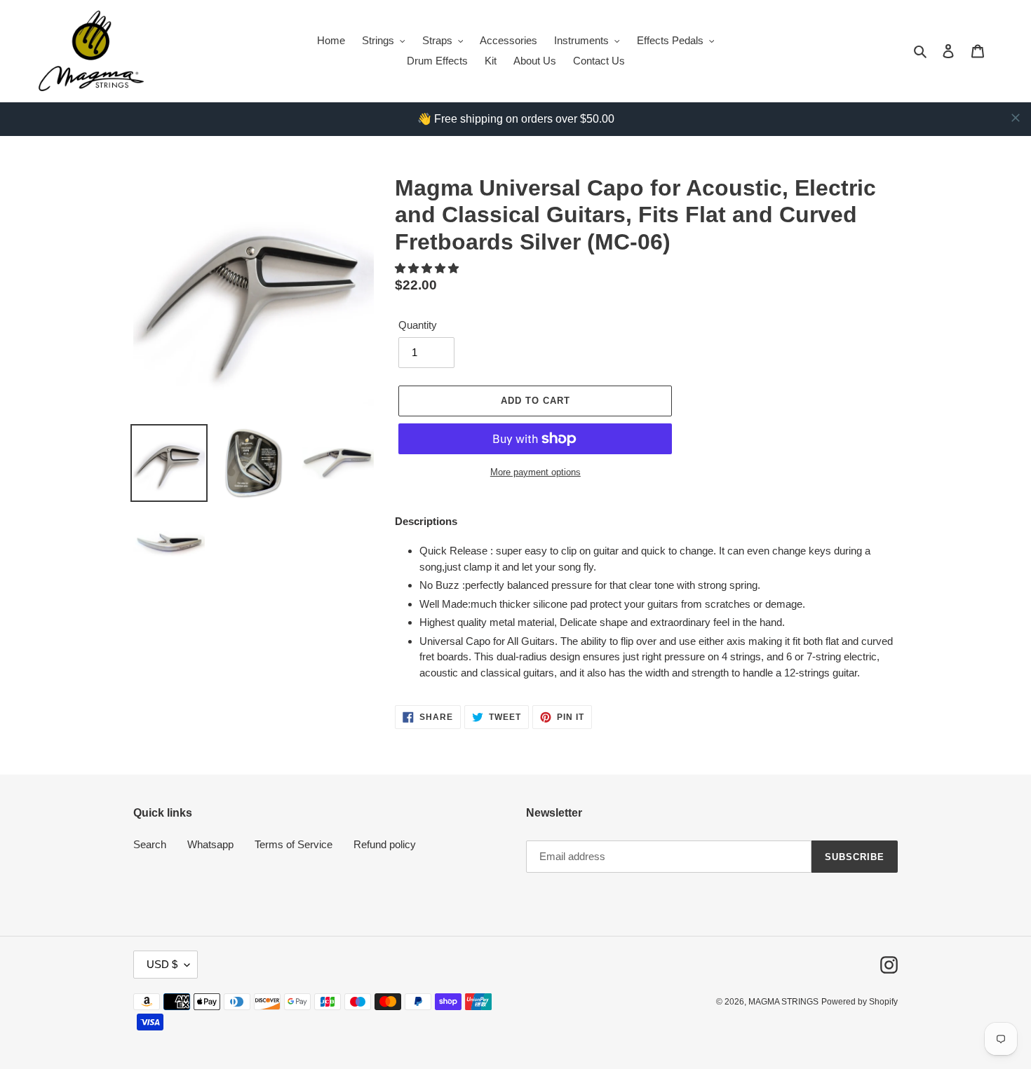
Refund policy (384, 844)
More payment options (535, 472)
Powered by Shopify (859, 1002)
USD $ (162, 964)
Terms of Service (293, 844)
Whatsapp (210, 844)
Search (149, 844)
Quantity (417, 325)
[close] (1015, 117)
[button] (428, 268)
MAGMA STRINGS (783, 1002)
